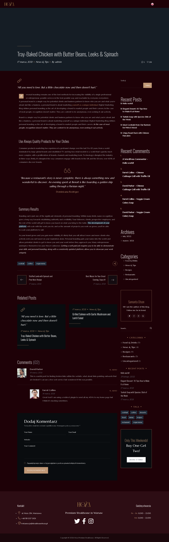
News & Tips (42, 62)
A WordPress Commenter (134, 159)
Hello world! (128, 103)
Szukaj (123, 80)
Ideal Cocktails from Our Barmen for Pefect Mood (136, 126)
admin (58, 62)
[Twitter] (77, 521)
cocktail (21, 264)
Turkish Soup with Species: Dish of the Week (137, 118)
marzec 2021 (128, 240)
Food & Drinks (131, 261)
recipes (139, 417)
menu (131, 417)
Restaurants (130, 274)
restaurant (126, 422)
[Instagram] (91, 521)
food (124, 417)
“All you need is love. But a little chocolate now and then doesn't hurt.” (57, 87)
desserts (143, 412)
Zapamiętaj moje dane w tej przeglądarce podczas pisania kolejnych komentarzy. (56, 463)
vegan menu (40, 264)
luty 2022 (127, 236)
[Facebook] (84, 521)
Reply (114, 370)
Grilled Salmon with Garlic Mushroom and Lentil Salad (91, 316)
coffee (30, 264)
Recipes (128, 270)
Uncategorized (131, 279)
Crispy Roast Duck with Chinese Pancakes (136, 134)
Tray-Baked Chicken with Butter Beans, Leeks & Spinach (39, 338)
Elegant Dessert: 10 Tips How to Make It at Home (135, 110)
